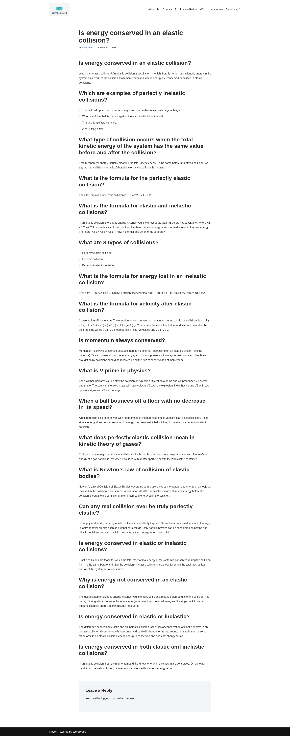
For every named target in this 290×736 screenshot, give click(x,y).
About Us (153, 9)
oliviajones (87, 47)
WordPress (79, 731)
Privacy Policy (188, 9)
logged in (106, 698)
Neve (52, 731)
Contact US (169, 9)
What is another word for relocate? (220, 9)
